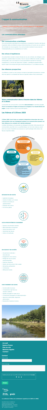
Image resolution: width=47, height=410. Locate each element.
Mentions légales (8, 349)
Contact (5, 352)
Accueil (5, 343)
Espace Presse (8, 345)
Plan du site (7, 347)
